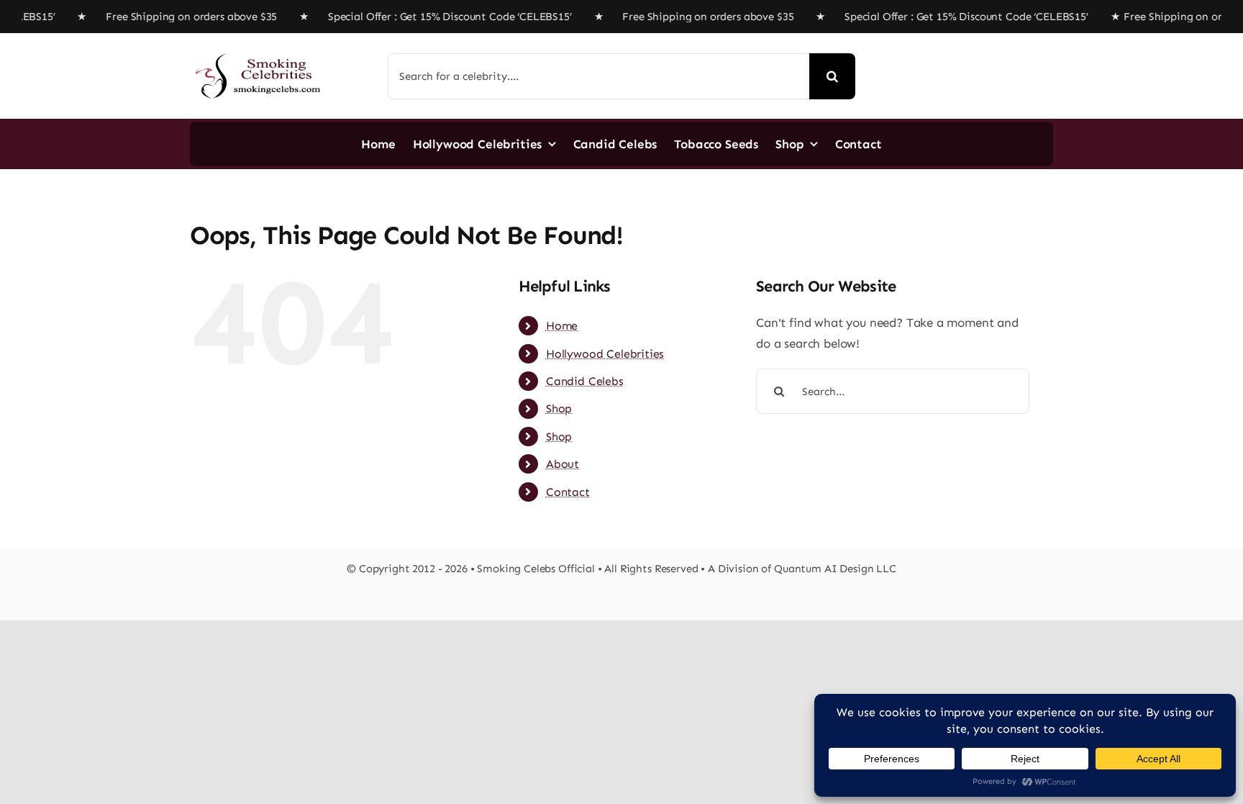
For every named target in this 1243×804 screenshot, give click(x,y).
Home (562, 326)
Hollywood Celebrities (605, 354)
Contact (568, 492)
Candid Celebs (585, 381)
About (562, 464)
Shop (559, 408)
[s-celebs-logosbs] (258, 47)
